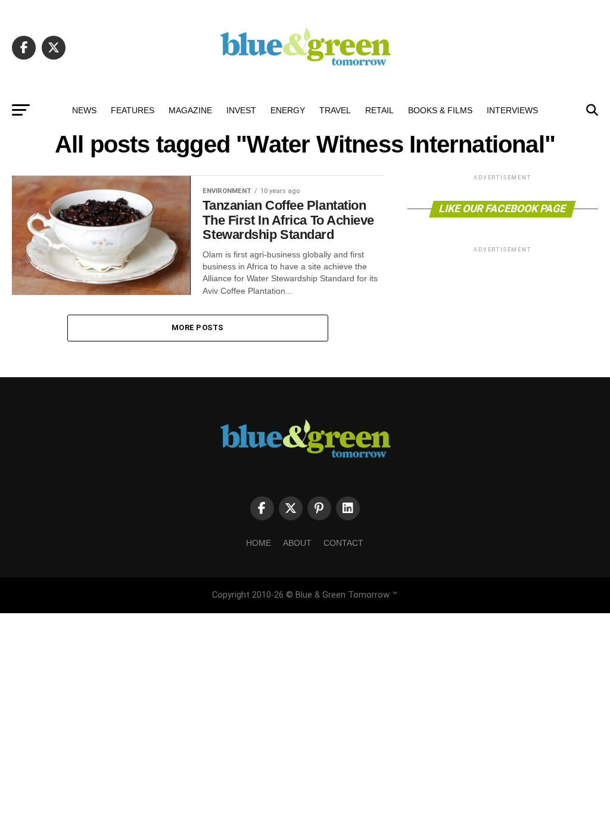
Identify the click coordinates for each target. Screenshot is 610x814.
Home (258, 543)
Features (132, 110)
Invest (241, 110)
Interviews (512, 110)
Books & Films (440, 110)
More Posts (198, 327)
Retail (379, 110)
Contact (343, 543)
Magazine (190, 110)
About (297, 543)
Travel (335, 110)
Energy (287, 110)
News (84, 110)
